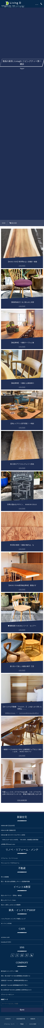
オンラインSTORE (6, 923)
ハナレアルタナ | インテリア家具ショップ (13, 918)
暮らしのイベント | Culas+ (8, 900)
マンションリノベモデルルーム (10, 863)
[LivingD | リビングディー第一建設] (13, 3)
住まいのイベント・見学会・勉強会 (11, 895)
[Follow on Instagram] (22, 955)
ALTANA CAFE (5, 937)
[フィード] (32, 955)
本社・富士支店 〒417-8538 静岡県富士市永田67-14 (15, 976)
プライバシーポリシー (7, 994)
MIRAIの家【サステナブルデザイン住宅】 (13, 835)
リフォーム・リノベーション (9, 858)
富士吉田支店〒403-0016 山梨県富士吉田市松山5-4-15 (16, 990)
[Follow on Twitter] (12, 955)
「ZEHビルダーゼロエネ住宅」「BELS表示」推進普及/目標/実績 (19, 839)
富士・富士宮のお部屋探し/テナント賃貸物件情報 (15, 881)
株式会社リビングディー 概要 (9, 971)
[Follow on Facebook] (17, 955)
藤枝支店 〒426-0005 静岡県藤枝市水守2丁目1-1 (14, 985)
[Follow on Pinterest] (27, 955)
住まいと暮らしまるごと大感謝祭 (10, 905)
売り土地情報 (6, 877)
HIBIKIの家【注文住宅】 (8, 825)
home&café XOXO (6, 942)
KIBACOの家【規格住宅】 (8, 830)
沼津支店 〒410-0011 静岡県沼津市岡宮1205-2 (14, 980)
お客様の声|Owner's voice (8, 844)
